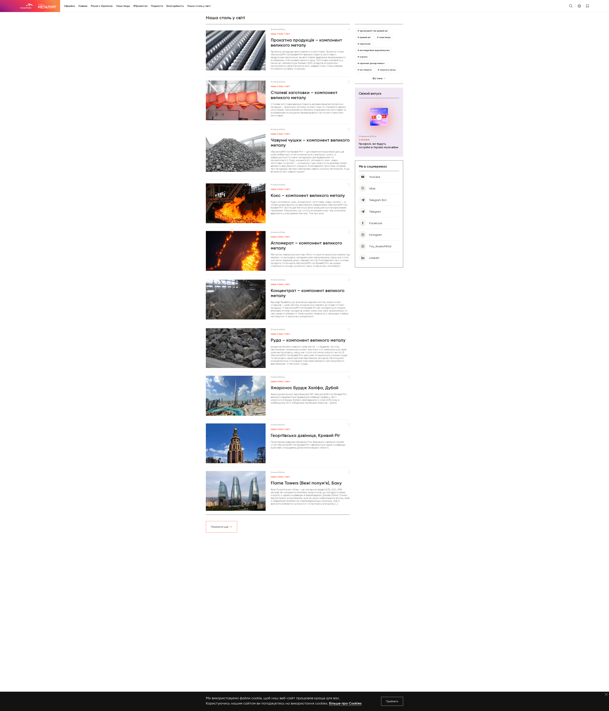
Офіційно (69, 5)
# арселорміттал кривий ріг (373, 30)
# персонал (364, 43)
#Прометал (140, 5)
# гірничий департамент (371, 63)
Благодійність (175, 5)
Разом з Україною (102, 5)
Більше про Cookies (345, 703)
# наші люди (384, 37)
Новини (83, 5)
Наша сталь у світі (199, 5)
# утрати (362, 56)
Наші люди (123, 5)
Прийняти (392, 701)
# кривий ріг (364, 37)
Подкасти (157, 5)
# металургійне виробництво (374, 50)
